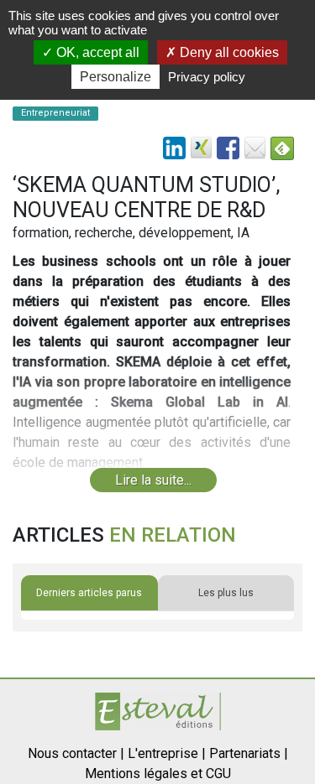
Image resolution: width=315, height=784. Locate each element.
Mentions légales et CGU (158, 773)
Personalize (115, 77)
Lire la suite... (153, 480)
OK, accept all (96, 52)
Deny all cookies (227, 52)
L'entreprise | (167, 753)
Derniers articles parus (89, 593)
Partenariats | (248, 753)
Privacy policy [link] (206, 77)
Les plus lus (226, 593)
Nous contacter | (76, 753)
